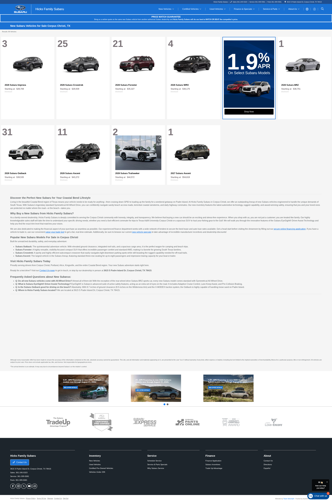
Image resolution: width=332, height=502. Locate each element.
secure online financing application (290, 229)
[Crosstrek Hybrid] (228, 388)
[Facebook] (12, 486)
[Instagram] (18, 486)
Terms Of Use (41, 498)
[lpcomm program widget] (231, 422)
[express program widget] (144, 422)
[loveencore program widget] (274, 422)
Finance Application (213, 461)
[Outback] (83, 388)
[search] (322, 9)
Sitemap (50, 498)
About (267, 455)
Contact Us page (47, 270)
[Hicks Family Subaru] (38, 9)
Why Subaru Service (155, 468)
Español (267, 468)
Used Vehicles (95, 464)
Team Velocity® (288, 499)
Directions (268, 464)
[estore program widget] (188, 422)
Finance (210, 455)
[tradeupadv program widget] (58, 422)
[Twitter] (23, 486)
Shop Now (249, 112)
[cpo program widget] (101, 422)
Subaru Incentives (212, 464)
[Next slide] (167, 404)
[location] (285, 2)
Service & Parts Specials (157, 464)
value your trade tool (55, 232)
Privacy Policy (31, 498)
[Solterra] (156, 388)
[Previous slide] (164, 404)
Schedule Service (154, 461)
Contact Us (21, 462)
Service (152, 455)
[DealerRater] (34, 486)
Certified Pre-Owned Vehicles (101, 468)
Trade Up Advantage (213, 468)
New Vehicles (94, 461)
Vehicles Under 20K (97, 472)
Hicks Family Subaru (17, 498)
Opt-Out (65, 498)
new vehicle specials (141, 232)
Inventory (95, 455)
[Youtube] (29, 486)
